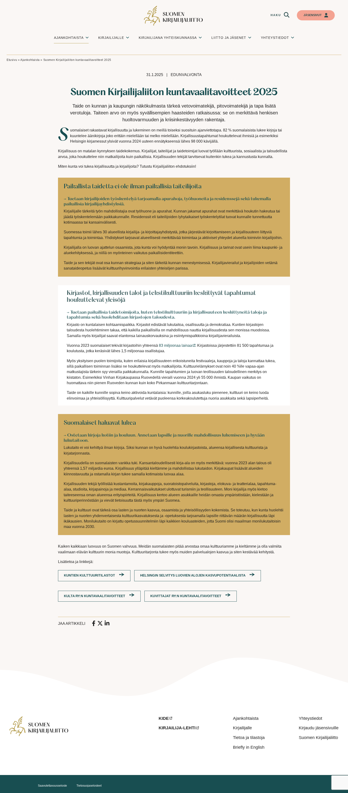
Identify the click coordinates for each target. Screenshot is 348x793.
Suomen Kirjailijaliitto (318, 737)
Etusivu (12, 60)
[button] (286, 15)
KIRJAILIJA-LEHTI (177, 727)
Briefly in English (248, 747)
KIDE (164, 718)
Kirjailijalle (242, 727)
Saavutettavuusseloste (52, 785)
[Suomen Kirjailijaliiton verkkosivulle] (174, 16)
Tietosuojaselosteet (89, 785)
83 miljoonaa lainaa (175, 345)
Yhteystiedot (310, 718)
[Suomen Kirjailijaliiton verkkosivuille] (80, 740)
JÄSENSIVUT (312, 15)
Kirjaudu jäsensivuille (319, 727)
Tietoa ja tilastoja (249, 737)
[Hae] (286, 15)
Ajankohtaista (30, 60)
